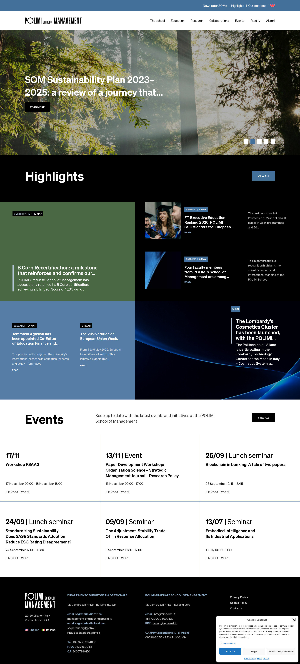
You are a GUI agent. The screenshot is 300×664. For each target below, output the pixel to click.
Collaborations (219, 21)
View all (264, 176)
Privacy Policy (263, 658)
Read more (37, 116)
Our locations (257, 6)
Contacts (236, 608)
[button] (293, 619)
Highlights (237, 6)
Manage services (228, 643)
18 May (196, 209)
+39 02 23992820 (159, 618)
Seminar (130, 521)
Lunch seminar (239, 455)
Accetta (230, 651)
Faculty (255, 21)
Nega (254, 651)
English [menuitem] (34, 630)
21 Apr (24, 325)
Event (124, 455)
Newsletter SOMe (215, 6)
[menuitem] (272, 5)
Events (239, 21)
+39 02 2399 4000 (81, 642)
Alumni (270, 21)
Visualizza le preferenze (281, 651)
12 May (28, 213)
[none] (272, 5)
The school (157, 21)
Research (196, 21)
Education (177, 21)
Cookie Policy (250, 658)
